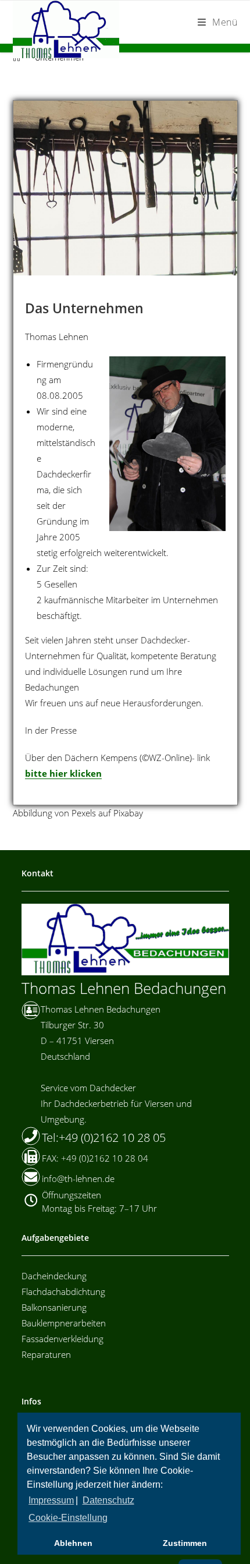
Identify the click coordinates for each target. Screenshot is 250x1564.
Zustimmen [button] (185, 1543)
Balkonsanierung (54, 1307)
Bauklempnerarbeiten (64, 1323)
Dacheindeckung (54, 1276)
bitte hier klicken (63, 773)
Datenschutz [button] (108, 1500)
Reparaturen (46, 1354)
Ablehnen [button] (73, 1543)
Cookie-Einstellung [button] (68, 1518)
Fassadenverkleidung (62, 1338)
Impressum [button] (51, 1500)
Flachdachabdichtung (63, 1291)
